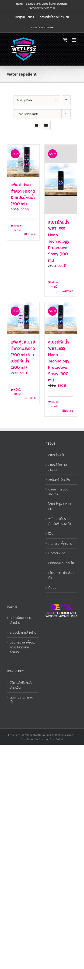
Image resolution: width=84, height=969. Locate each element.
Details (32, 234)
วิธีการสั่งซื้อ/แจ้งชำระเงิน (21, 685)
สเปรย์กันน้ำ (56, 455)
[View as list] (45, 125)
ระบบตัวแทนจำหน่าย (23, 632)
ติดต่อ (52, 587)
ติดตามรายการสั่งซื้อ (21, 700)
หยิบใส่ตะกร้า (17, 228)
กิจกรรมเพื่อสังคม (60, 543)
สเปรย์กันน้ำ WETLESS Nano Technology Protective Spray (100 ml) (59, 241)
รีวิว (50, 533)
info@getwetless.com (42, 8)
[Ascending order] (66, 100)
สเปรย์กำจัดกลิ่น (59, 479)
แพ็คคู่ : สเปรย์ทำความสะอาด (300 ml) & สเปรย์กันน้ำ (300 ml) (23, 354)
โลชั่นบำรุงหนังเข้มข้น (60, 507)
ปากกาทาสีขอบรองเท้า (58, 492)
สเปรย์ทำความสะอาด (57, 467)
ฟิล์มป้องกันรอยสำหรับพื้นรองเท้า (59, 521)
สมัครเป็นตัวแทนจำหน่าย (20, 620)
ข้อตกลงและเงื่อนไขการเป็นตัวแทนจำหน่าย (22, 647)
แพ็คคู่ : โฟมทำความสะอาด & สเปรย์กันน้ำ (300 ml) (23, 194)
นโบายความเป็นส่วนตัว (61, 575)
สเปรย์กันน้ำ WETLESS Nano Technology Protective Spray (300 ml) (59, 361)
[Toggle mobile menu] (74, 39)
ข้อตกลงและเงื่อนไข (61, 563)
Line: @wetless (58, 4)
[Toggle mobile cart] (65, 39)
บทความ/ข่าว (56, 553)
